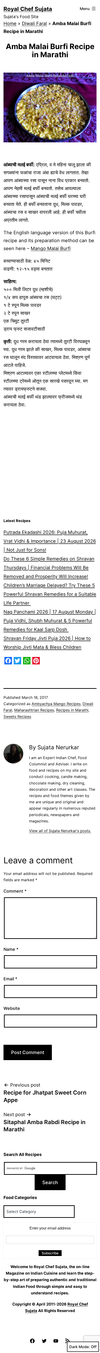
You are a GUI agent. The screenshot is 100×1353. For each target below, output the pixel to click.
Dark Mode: (79, 1346)
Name (10, 949)
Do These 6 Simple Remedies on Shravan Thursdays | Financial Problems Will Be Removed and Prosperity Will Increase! (48, 567)
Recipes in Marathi (72, 710)
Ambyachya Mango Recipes (56, 703)
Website (11, 1008)
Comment (15, 891)
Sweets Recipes (17, 716)
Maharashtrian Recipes (34, 710)
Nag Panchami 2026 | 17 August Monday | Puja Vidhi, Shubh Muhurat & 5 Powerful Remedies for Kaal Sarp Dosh (49, 620)
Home (10, 23)
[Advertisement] (50, 463)
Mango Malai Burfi (51, 248)
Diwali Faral (34, 23)
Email (10, 978)
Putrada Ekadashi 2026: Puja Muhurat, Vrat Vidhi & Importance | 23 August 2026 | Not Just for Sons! (49, 541)
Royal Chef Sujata (27, 9)
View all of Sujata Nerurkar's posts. (60, 830)
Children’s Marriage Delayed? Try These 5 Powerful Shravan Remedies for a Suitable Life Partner (49, 594)
